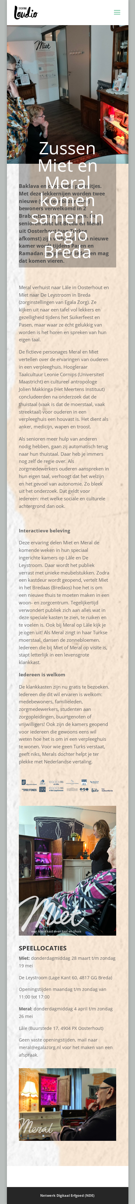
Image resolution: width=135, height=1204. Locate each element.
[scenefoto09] (67, 935)
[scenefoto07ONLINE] (67, 1141)
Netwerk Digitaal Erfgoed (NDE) (67, 1195)
